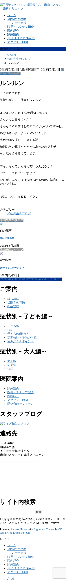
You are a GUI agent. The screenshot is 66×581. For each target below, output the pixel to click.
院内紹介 (13, 396)
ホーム (11, 545)
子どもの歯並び (17, 333)
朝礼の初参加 (7, 238)
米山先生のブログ (19, 213)
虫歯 (10, 329)
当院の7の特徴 (16, 549)
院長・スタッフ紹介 (20, 392)
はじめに (13, 298)
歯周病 (11, 364)
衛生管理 (20, 22)
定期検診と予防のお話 (22, 337)
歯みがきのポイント (20, 341)
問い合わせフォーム (20, 403)
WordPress (21, 529)
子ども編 (13, 326)
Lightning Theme (44, 529)
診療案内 (13, 388)
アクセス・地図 (17, 400)
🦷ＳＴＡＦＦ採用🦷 (21, 568)
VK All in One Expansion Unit (31, 531)
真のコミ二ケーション (12, 267)
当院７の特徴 (16, 302)
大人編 (11, 361)
